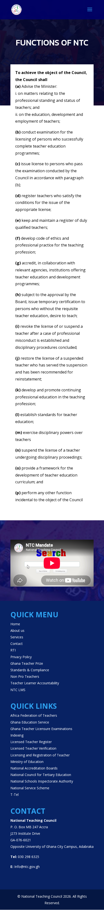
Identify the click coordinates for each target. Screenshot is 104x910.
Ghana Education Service (29, 722)
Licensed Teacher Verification (33, 748)
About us (17, 630)
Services (16, 637)
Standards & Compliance (29, 670)
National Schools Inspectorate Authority (41, 781)
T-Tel (14, 794)
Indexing (16, 735)
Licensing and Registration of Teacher (40, 755)
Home (15, 624)
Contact (16, 643)
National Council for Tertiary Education (40, 774)
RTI (13, 650)
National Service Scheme (29, 788)
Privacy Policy (21, 657)
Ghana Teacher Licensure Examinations (41, 728)
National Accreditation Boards (34, 768)
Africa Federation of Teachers (33, 715)
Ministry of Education (27, 761)
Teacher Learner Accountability (34, 683)
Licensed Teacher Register (31, 741)
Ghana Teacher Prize (26, 663)
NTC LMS (17, 689)
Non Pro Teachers (24, 676)
